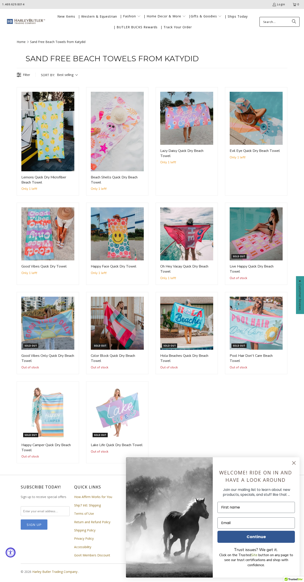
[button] (130, 16)
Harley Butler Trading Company (55, 572)
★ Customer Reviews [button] (300, 295)
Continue (256, 536)
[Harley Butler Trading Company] (25, 22)
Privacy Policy (84, 538)
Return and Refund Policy (92, 522)
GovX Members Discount (92, 555)
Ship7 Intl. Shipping (87, 505)
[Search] (294, 22)
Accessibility (82, 547)
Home (21, 42)
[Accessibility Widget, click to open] (11, 552)
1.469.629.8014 (13, 4)
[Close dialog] (294, 463)
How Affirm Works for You (93, 497)
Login (281, 4)
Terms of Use (84, 513)
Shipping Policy (84, 530)
